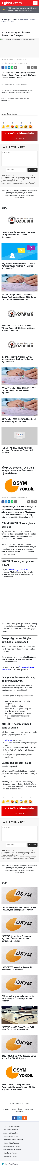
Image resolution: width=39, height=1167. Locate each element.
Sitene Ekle (19, 1111)
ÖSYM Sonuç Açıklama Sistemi (20, 570)
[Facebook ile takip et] (14, 1118)
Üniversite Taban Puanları (12, 1150)
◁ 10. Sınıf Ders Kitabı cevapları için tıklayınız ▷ (19, 135)
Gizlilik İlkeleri (29, 1109)
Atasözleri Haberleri (11, 1133)
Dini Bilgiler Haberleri (11, 1130)
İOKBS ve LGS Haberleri (12, 1126)
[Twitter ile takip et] (19, 1118)
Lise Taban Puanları (10, 1153)
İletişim (20, 1109)
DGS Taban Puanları (10, 1156)
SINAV (15, 19)
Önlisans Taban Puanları (12, 1146)
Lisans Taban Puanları (11, 1143)
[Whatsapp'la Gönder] (12, 67)
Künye (14, 1109)
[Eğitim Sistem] (12, 3)
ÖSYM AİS (8, 740)
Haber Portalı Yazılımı (11, 1164)
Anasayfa (7, 19)
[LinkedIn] (9, 67)
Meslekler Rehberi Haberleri (13, 1140)
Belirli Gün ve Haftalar (11, 1136)
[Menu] (35, 3)
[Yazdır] (15, 67)
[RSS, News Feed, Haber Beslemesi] (24, 1118)
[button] (28, 67)
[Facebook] (3, 67)
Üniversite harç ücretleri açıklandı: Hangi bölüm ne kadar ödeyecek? (22, 9)
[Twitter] (6, 67)
